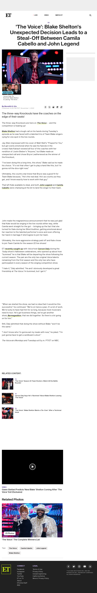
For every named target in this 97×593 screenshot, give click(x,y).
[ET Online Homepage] (8, 15)
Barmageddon (14, 315)
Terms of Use (37, 569)
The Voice (13, 548)
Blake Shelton (8, 131)
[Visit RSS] (90, 567)
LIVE (36, 15)
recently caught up (14, 248)
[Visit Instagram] (79, 567)
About (19, 581)
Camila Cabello (26, 548)
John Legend (46, 185)
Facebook (20, 569)
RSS (18, 585)
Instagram (20, 571)
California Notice (39, 576)
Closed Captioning (39, 574)
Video (46, 15)
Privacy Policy (38, 571)
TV (49, 23)
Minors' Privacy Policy (41, 578)
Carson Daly (44, 248)
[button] (32, 467)
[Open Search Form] (90, 15)
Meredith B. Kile (10, 106)
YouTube (20, 576)
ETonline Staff (22, 583)
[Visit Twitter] (74, 567)
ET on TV (20, 578)
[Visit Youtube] (85, 566)
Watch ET (59, 15)
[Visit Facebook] (68, 567)
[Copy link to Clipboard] (61, 107)
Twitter (19, 574)
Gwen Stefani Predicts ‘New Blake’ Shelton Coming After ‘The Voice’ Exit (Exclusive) (32, 490)
